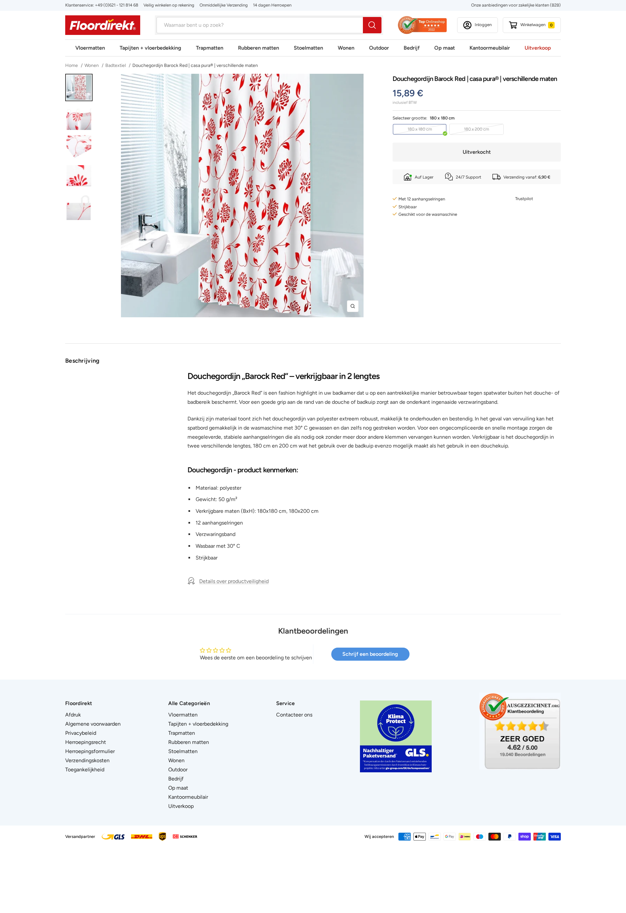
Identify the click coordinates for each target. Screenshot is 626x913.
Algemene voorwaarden (93, 724)
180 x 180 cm (420, 129)
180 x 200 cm (476, 129)
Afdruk (73, 715)
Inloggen (483, 24)
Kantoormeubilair (490, 48)
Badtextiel (115, 65)
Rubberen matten (258, 48)
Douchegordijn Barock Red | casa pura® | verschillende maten (195, 65)
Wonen (346, 48)
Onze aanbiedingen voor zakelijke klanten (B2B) (516, 5)
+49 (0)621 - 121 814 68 (116, 5)
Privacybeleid (80, 733)
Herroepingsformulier (90, 751)
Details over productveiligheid (234, 581)
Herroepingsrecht (85, 742)
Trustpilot (524, 198)
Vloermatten (90, 48)
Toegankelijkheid (84, 769)
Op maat (444, 48)
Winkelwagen (536, 24)
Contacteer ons (294, 715)
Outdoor (379, 48)
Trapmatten (209, 48)
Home (72, 65)
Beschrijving (82, 360)
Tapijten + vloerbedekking (150, 48)
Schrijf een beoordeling (370, 654)
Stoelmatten (308, 48)
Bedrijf (412, 48)
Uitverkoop (538, 48)
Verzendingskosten (87, 760)
